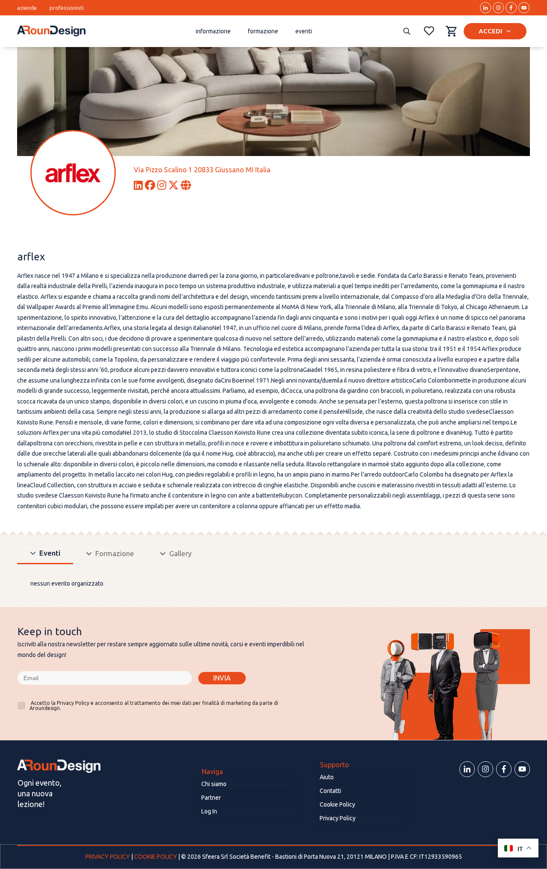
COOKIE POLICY (155, 856)
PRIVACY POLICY (108, 856)
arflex (31, 256)
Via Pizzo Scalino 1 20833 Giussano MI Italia (202, 170)
